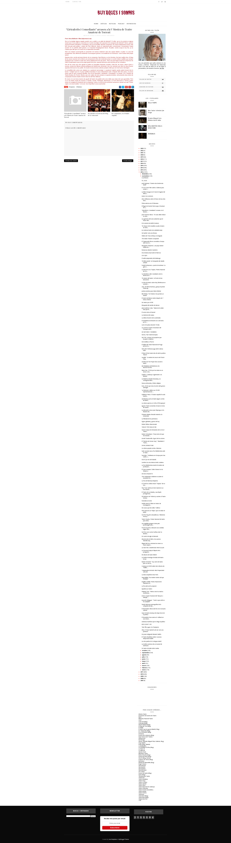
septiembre (146, 652)
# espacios (72, 87)
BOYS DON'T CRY (147, 624)
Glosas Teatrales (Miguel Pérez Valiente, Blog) (151, 741)
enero (144, 670)
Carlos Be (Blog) (143, 721)
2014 (142, 167)
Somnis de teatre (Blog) (145, 773)
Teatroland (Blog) (143, 796)
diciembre (145, 174)
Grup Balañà (142, 743)
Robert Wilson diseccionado (149, 424)
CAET (140, 720)
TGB (140, 800)
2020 (142, 155)
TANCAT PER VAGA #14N (149, 427)
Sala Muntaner (143, 770)
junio (144, 659)
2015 (142, 165)
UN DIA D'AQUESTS (147, 473)
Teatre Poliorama (143, 788)
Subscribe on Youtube (146, 86)
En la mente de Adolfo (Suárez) (150, 223)
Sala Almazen (142, 765)
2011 (142, 672)
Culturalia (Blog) (143, 723)
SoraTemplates (113, 839)
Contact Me (76, 1)
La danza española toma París (150, 574)
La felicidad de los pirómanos (150, 419)
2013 (142, 170)
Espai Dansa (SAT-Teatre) (145, 737)
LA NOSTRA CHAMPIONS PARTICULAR (153, 547)
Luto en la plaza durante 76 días (150, 325)
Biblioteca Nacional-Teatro (146, 718)
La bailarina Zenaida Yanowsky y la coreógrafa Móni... (151, 379)
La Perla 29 (142, 749)
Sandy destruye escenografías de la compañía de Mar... (151, 605)
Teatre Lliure (142, 785)
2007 (142, 680)
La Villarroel (142, 750)
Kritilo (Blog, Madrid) (144, 744)
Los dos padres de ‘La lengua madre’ (152, 641)
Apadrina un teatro (147, 589)
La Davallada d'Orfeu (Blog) (146, 747)
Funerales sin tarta (147, 501)
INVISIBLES (151, 134)
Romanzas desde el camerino (150, 250)
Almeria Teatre (142, 714)
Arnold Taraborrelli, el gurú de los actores (153, 438)
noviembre (145, 176)
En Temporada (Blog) (144, 731)
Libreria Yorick (142, 752)
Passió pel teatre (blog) (145, 756)
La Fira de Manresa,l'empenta (150, 481)
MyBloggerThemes (123, 839)
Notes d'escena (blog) (144, 755)
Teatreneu (141, 794)
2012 (142, 172)
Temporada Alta (143, 799)
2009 (142, 676)
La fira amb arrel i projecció (149, 586)
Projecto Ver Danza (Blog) (146, 759)
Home (67, 1)
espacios (98, 35)
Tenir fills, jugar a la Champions (150, 627)
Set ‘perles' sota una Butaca (149, 233)
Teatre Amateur (110, 35)
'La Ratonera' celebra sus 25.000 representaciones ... (151, 391)
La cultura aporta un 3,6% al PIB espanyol (153, 403)
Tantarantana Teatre (144, 776)
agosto (144, 655)
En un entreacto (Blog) (145, 732)
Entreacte (141, 733)
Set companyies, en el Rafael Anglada (120, 114)
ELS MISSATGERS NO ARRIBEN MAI (152, 230)
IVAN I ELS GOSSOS (147, 196)
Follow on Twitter (145, 79)
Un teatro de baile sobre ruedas (150, 648)
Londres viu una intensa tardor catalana (153, 462)
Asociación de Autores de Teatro (147, 715)
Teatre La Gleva (143, 782)
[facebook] (158, 1)
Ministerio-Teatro (143, 753)
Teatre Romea (142, 791)
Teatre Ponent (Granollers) (146, 790)
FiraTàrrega (142, 740)
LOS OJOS (144, 255)
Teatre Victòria (142, 793)
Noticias (112, 24)
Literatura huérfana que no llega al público (153, 621)
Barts (140, 717)
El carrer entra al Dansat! (148, 312)
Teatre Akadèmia (143, 779)
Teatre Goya (142, 780)
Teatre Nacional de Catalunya (147, 786)
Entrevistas (131, 24)
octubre (144, 650)
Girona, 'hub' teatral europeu (150, 334)
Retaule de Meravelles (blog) (146, 762)
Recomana (141, 761)
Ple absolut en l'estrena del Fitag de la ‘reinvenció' (98, 114)
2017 (142, 161)
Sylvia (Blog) (142, 774)
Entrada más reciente (71, 160)
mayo (144, 661)
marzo (144, 665)
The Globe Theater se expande (150, 238)
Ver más (162, 68)
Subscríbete (114, 828)
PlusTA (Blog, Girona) (145, 758)
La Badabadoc (142, 746)
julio (143, 657)
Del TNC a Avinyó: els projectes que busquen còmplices (151, 338)
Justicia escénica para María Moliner (151, 291)
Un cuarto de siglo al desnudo (150, 536)
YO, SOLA (144, 180)
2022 (142, 150)
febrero (144, 667)
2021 (142, 152)
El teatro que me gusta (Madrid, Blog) (149, 729)
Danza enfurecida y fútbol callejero (151, 383)
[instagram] (165, 1)
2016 (142, 163)
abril (143, 663)
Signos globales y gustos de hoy (150, 421)
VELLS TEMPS (152, 103)
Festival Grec (142, 738)
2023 (142, 148)
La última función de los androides (151, 318)
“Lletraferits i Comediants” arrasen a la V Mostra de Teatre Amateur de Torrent (75, 115)
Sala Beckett (142, 767)
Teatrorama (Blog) (144, 797)
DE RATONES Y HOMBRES (149, 332)
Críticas (103, 24)
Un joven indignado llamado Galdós (151, 634)
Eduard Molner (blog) (144, 724)
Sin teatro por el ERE (147, 302)
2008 (142, 678)
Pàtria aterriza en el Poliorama (150, 203)
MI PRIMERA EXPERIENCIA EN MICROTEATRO (150, 366)
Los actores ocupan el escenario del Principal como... (151, 328)
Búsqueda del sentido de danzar (150, 305)
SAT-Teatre (142, 771)
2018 (142, 159)
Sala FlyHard (142, 768)
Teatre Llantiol (142, 784)
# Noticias (79, 87)
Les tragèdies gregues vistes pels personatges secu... (151, 524)
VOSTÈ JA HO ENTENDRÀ (149, 459)
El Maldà (141, 727)
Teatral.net (141, 777)
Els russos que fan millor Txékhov (151, 508)
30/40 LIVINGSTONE (147, 445)
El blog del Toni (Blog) (145, 726)
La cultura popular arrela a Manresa (151, 448)
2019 (142, 157)
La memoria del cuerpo (148, 315)
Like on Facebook (145, 83)
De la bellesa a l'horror (148, 342)
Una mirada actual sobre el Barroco (151, 253)
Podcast (121, 24)
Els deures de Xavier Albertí (149, 555)
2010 (142, 674)
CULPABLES (145, 178)
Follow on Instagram (146, 90)
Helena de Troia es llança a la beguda (152, 236)
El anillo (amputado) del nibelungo (151, 258)
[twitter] (162, 1)
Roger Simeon (142, 764)
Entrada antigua (127, 160)
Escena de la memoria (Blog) (146, 735)
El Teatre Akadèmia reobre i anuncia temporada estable (151, 637)
